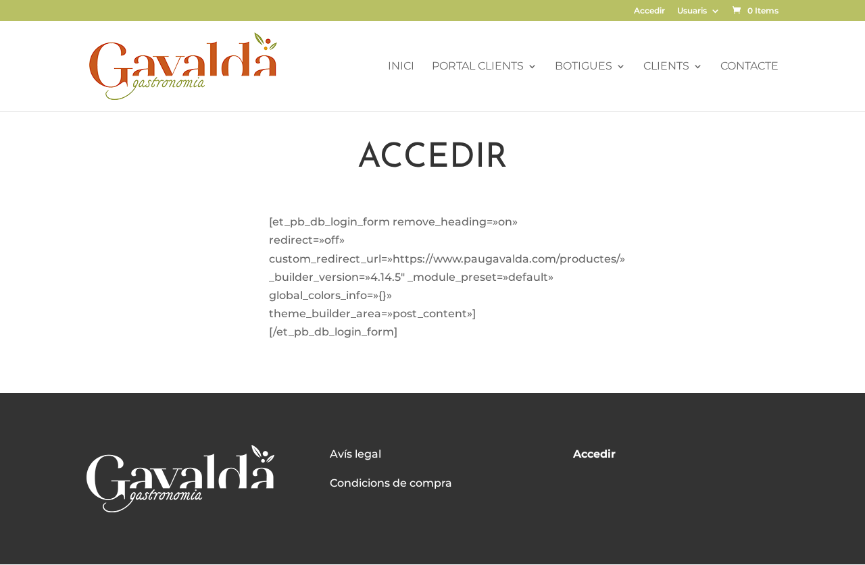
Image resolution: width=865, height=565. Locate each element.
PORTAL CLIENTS (478, 66)
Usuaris (692, 11)
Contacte (749, 66)
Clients (666, 66)
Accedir (649, 11)
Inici (401, 66)
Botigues (583, 66)
